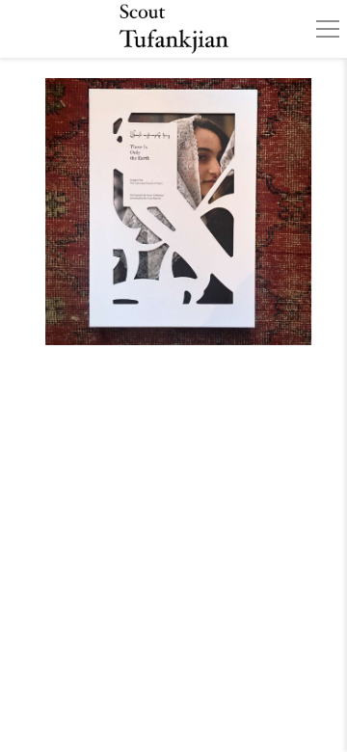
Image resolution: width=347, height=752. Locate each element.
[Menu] (327, 29)
